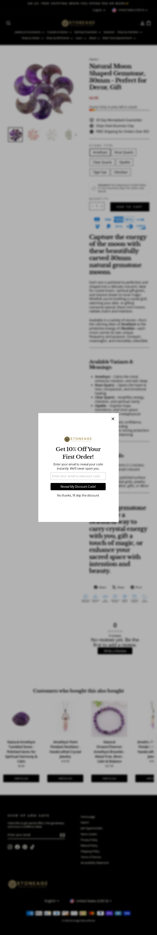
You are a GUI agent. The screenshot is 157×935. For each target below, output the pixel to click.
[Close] (113, 418)
